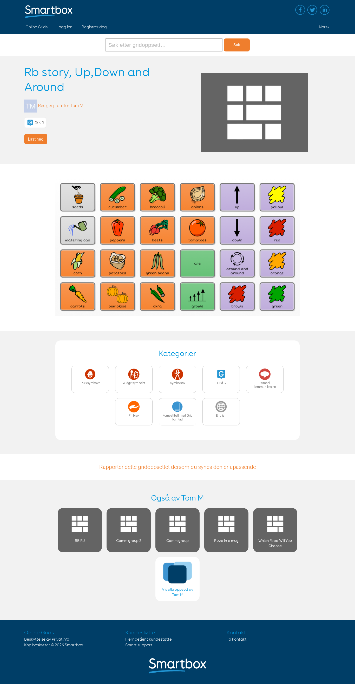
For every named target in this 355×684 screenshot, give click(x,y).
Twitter (312, 10)
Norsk (324, 27)
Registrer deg (94, 27)
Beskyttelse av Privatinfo (46, 639)
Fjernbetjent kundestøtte (148, 639)
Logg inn (64, 27)
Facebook (300, 10)
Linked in (324, 10)
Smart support (138, 645)
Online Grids (36, 27)
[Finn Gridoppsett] (165, 45)
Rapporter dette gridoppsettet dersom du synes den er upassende (177, 467)
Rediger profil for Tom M (61, 105)
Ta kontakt (237, 639)
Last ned (35, 139)
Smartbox (74, 645)
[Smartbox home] (48, 9)
